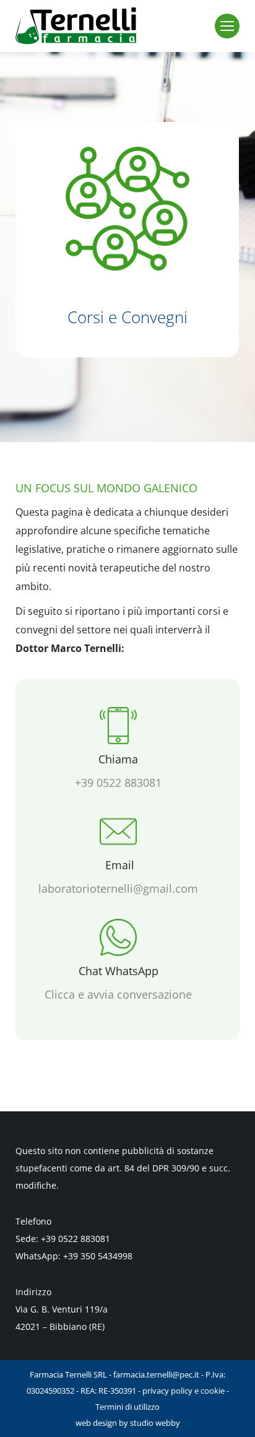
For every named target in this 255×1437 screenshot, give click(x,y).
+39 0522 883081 (118, 782)
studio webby (155, 1422)
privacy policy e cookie (183, 1390)
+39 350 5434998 (97, 1256)
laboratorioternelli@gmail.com (118, 888)
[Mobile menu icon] (227, 26)
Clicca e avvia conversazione (118, 994)
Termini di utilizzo (127, 1406)
